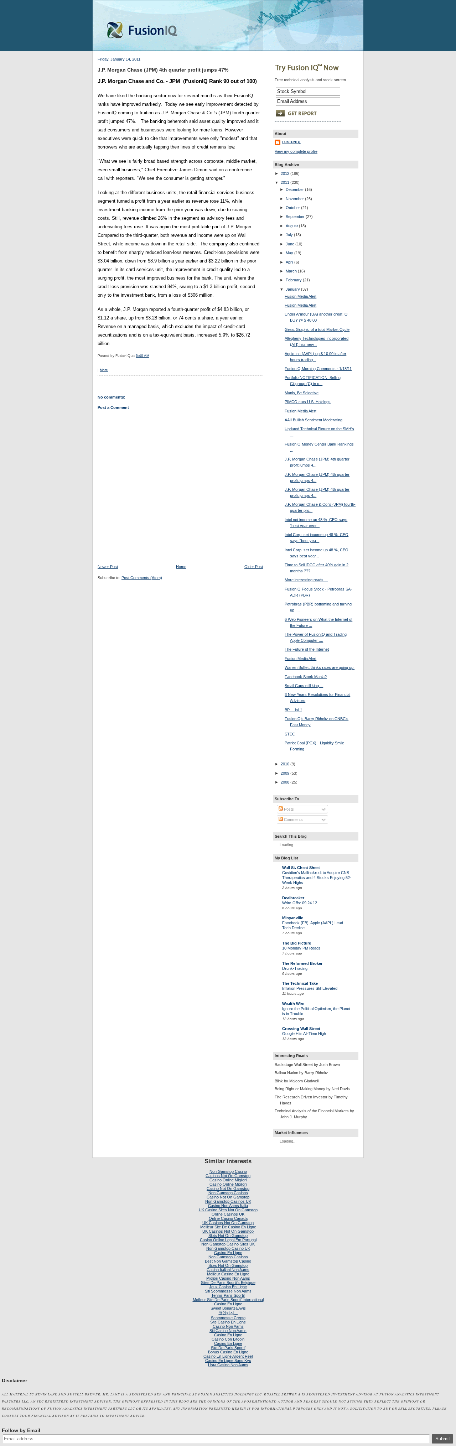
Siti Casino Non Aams (228, 1330)
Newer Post (108, 567)
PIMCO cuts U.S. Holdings (308, 402)
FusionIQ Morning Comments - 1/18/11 (318, 368)
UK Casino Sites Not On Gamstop (228, 1210)
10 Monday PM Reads (301, 948)
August (292, 226)
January (293, 289)
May (289, 253)
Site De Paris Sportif (228, 1348)
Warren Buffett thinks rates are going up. (319, 667)
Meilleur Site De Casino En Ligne (228, 1227)
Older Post (253, 567)
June (290, 244)
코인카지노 (228, 1313)
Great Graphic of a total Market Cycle (317, 329)
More (104, 370)
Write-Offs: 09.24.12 (299, 903)
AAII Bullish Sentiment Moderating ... (316, 420)
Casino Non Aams (228, 1326)
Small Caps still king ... (304, 685)
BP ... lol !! (293, 710)
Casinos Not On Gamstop (228, 1176)
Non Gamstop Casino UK (228, 1248)
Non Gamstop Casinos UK (228, 1201)
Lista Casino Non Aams (228, 1365)
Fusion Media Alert (300, 296)
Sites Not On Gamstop (228, 1265)
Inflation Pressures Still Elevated (309, 988)
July (289, 235)
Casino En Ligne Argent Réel (228, 1356)
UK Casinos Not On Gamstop (228, 1223)
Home (181, 567)
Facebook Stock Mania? (306, 677)
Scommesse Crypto (228, 1318)
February (294, 280)
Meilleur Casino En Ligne (228, 1274)
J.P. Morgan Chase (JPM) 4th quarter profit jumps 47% (163, 70)
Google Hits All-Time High (304, 1033)
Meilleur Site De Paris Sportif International (228, 1299)
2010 (285, 764)
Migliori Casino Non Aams (228, 1278)
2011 (285, 182)
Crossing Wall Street (301, 1028)
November (295, 199)
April (289, 262)
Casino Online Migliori (228, 1180)
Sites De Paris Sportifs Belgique (228, 1282)
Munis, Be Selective (301, 393)
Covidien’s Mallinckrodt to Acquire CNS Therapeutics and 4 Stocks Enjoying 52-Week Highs (316, 877)
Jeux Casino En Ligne (228, 1287)
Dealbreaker (293, 898)
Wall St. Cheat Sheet (301, 867)
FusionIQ (291, 142)
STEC (290, 734)
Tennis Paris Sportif (228, 1295)
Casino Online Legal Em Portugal (228, 1240)
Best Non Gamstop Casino (228, 1261)
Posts (288, 809)
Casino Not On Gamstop (228, 1188)
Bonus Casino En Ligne (228, 1352)
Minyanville (292, 918)
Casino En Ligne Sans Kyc (228, 1360)
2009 (285, 773)
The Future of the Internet (307, 649)
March (291, 271)
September (295, 216)
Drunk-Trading (294, 968)
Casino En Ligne (228, 1252)
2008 (285, 782)
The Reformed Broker (302, 963)
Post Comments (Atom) (141, 578)
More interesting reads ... (306, 580)
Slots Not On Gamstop (228, 1235)
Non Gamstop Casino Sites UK (228, 1244)
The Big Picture (296, 943)
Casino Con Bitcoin (228, 1339)
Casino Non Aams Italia (228, 1205)
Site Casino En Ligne (228, 1322)
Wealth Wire (293, 1004)
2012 (285, 173)
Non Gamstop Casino (228, 1171)
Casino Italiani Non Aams (228, 1270)
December (295, 189)
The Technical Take (300, 983)
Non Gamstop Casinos (228, 1193)
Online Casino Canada (228, 1218)
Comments (293, 819)
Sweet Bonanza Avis (228, 1308)
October (293, 208)
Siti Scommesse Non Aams (228, 1291)
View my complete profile (296, 151)
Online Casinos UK (228, 1214)
